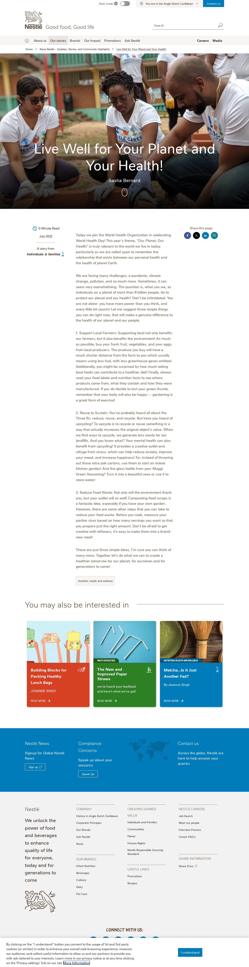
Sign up (33, 767)
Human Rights (136, 843)
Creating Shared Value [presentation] (141, 812)
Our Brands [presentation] (86, 859)
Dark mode (106, 3)
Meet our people (189, 822)
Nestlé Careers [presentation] (192, 809)
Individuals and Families (142, 822)
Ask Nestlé (83, 836)
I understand (190, 952)
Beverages (82, 873)
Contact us (213, 3)
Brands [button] (75, 40)
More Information (76, 963)
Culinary (81, 880)
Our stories (58, 40)
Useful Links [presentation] (138, 869)
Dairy (79, 887)
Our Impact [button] (92, 40)
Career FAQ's (187, 836)
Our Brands (83, 829)
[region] (124, 952)
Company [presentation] (84, 809)
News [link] (43, 743)
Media (217, 40)
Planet (131, 836)
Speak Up (88, 774)
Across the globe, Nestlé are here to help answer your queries (201, 758)
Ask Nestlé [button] (132, 40)
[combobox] (183, 25)
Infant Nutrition (85, 866)
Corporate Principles (89, 822)
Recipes (132, 883)
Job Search (186, 816)
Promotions (112, 40)
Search (220, 25)
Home (27, 40)
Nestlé (37, 743)
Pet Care (81, 893)
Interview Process (190, 829)
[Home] (60, 20)
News (79, 843)
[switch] (125, 3)
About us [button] (40, 40)
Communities (135, 829)
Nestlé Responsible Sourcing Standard (145, 852)
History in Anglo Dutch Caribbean (97, 816)
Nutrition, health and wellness (95, 580)
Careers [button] (203, 40)
